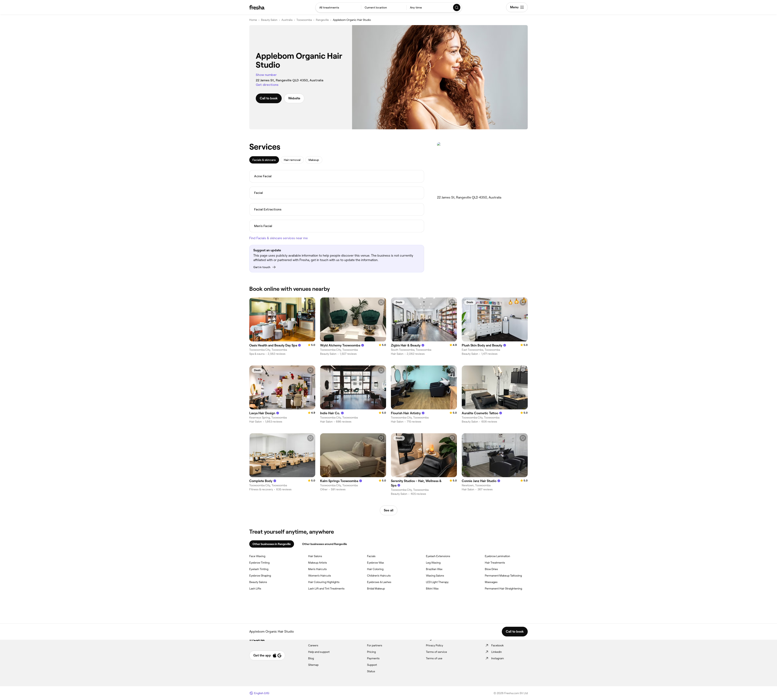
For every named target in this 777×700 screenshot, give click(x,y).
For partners (374, 645)
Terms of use (434, 658)
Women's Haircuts (319, 575)
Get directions (267, 84)
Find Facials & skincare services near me (278, 238)
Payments (373, 658)
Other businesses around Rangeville (324, 544)
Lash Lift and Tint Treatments (326, 588)
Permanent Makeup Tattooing (503, 575)
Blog (311, 658)
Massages (491, 582)
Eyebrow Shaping (260, 575)
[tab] (264, 160)
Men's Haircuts (317, 569)
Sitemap (313, 664)
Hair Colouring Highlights (324, 582)
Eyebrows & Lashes (379, 582)
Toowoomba (304, 19)
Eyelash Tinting (258, 569)
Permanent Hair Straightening (503, 588)
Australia (286, 19)
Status (371, 671)
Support (372, 664)
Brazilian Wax (434, 569)
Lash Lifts (255, 588)
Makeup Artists (317, 562)
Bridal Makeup (376, 588)
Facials (371, 556)
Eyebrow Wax (375, 562)
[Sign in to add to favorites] (310, 302)
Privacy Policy (434, 645)
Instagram (497, 658)
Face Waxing (257, 556)
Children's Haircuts (379, 575)
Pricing (371, 651)
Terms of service (436, 651)
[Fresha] (256, 7)
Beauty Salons (258, 582)
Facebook (497, 645)
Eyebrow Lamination (497, 556)
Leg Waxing (433, 562)
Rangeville (322, 19)
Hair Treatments (495, 562)
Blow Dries (491, 569)
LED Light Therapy (437, 582)
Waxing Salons (435, 575)
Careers (313, 645)
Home (253, 19)
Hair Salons (315, 556)
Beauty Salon (269, 19)
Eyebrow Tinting (259, 562)
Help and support (319, 651)
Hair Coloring (375, 569)
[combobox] (338, 7)
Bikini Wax (432, 588)
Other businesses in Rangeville (272, 544)
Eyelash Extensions (438, 556)
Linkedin (496, 651)
